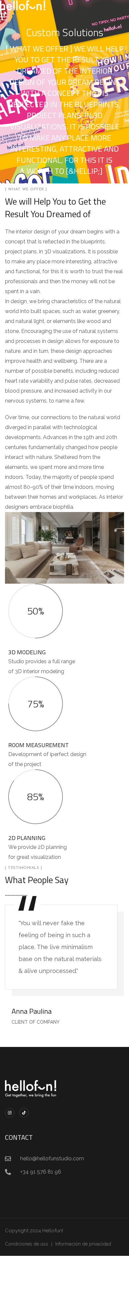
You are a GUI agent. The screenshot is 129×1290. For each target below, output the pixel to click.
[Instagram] (10, 1113)
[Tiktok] (24, 1113)
